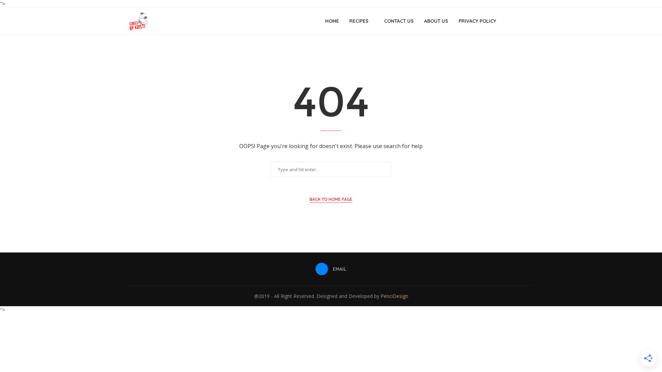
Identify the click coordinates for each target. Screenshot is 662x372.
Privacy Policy (477, 21)
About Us (436, 21)
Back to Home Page (331, 199)
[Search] (529, 21)
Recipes (359, 21)
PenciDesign (394, 296)
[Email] (519, 21)
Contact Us (399, 21)
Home (332, 21)
